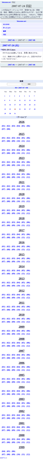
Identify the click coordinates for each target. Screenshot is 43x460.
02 (8, 126)
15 (5, 105)
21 (34, 105)
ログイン (3, 458)
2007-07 (21, 88)
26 (25, 109)
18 (20, 105)
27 (29, 109)
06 (16, 88)
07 (3, 129)
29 (5, 113)
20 (29, 105)
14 (34, 100)
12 (25, 100)
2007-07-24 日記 (22, 6)
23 (10, 109)
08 (27, 88)
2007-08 (31, 40)
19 (25, 105)
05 (23, 126)
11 (19, 100)
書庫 (4, 31)
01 (3, 126)
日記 (4, 34)
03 (13, 126)
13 (29, 100)
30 (10, 113)
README (6, 24)
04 (18, 126)
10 (18, 141)
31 (15, 113)
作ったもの (6, 28)
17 (15, 105)
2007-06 (11, 40)
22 (5, 109)
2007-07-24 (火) (11, 45)
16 (10, 105)
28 (34, 109)
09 (13, 141)
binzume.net (6, 2)
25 (20, 109)
